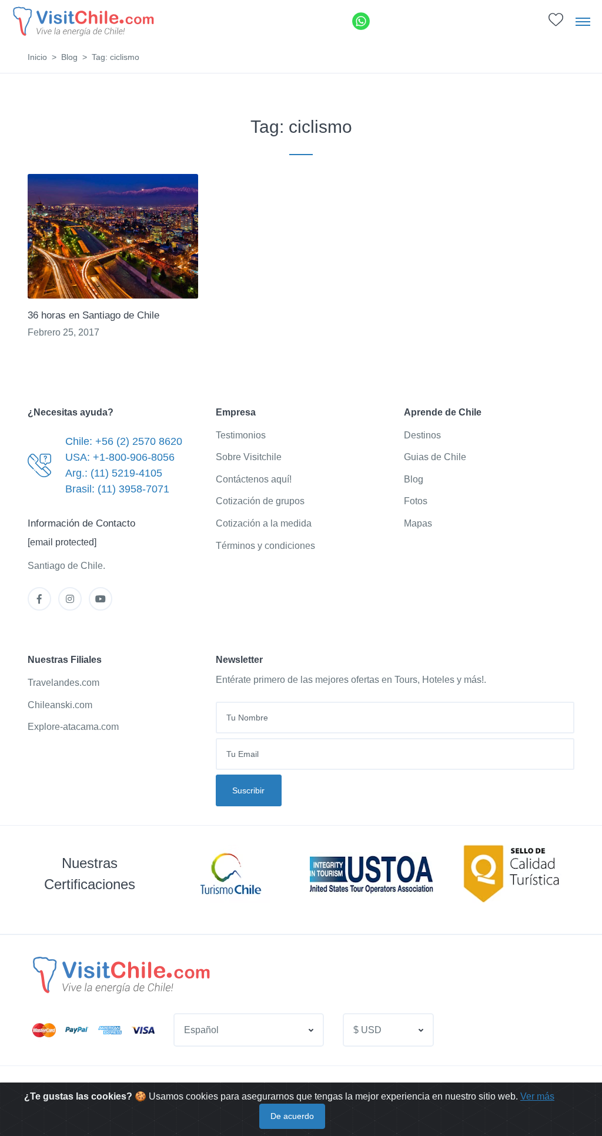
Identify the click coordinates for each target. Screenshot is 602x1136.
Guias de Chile (435, 457)
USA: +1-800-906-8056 (120, 457)
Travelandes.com (63, 683)
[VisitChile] (82, 20)
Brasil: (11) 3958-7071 (117, 489)
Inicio (37, 57)
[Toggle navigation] (583, 21)
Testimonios (241, 435)
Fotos (415, 501)
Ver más (537, 1096)
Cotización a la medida (264, 523)
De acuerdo (292, 1116)
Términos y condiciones (265, 546)
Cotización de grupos (260, 501)
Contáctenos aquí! (254, 479)
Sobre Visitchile (249, 457)
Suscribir (248, 790)
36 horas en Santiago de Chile (93, 315)
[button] (556, 23)
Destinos (422, 435)
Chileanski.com (60, 705)
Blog (69, 57)
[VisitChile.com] (120, 974)
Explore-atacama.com (73, 727)
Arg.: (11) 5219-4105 (113, 473)
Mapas (418, 523)
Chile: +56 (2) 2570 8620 (123, 441)
